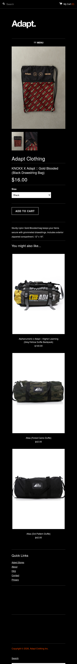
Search (15, 658)
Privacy (15, 579)
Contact (15, 575)
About (14, 566)
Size (14, 189)
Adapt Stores (18, 562)
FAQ (14, 570)
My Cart (69, 3)
